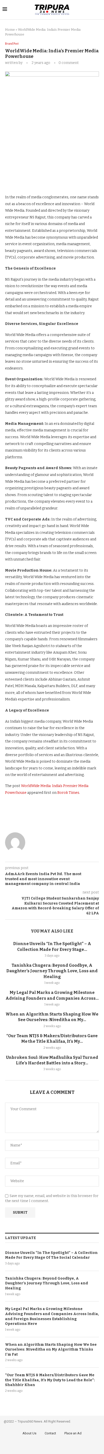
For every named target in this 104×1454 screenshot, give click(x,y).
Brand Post (12, 43)
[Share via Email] (83, 179)
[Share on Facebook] (50, 179)
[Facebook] (45, 1446)
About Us (29, 1433)
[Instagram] (59, 1446)
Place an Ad (73, 1433)
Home (10, 29)
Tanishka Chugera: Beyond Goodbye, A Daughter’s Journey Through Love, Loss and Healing (52, 971)
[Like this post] (39, 179)
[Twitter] (52, 1446)
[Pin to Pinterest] (72, 179)
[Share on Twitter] (61, 179)
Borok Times (68, 793)
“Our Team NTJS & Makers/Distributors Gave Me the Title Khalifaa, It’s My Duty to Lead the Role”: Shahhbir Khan (50, 1380)
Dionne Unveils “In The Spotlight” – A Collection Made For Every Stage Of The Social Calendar (51, 1255)
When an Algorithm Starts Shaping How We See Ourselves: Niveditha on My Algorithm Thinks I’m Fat (51, 1350)
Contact (50, 1433)
